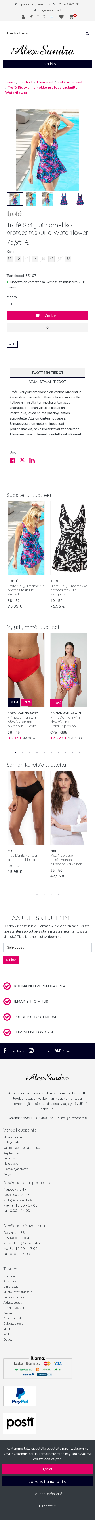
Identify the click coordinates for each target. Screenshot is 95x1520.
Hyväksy (48, 1469)
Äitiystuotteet (12, 1302)
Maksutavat (11, 1164)
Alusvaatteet (12, 1318)
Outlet (7, 1339)
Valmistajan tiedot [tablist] (47, 381)
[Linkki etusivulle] (43, 50)
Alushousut (11, 1281)
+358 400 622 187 (68, 4)
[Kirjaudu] (24, 17)
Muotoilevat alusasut (17, 1292)
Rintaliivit (9, 1276)
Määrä (12, 297)
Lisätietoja (47, 1506)
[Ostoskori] (71, 17)
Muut (6, 1329)
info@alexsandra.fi (49, 10)
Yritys (7, 1174)
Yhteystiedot (12, 1142)
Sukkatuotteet (13, 1324)
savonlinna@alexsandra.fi (24, 1243)
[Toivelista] (62, 17)
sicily (12, 344)
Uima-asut (10, 1287)
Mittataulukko (12, 1137)
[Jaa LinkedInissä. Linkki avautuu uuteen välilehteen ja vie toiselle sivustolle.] (33, 461)
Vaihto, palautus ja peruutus (22, 1148)
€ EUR (40, 17)
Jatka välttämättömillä (47, 1481)
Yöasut (8, 1313)
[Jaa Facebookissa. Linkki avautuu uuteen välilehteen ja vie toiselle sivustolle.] (15, 461)
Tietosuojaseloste (15, 1169)
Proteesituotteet (14, 1297)
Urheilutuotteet (13, 1308)
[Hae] (87, 33)
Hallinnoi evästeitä (47, 1494)
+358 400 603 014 (16, 1238)
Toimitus (9, 1158)
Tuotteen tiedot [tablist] (47, 372)
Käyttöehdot (11, 1153)
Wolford (9, 1334)
